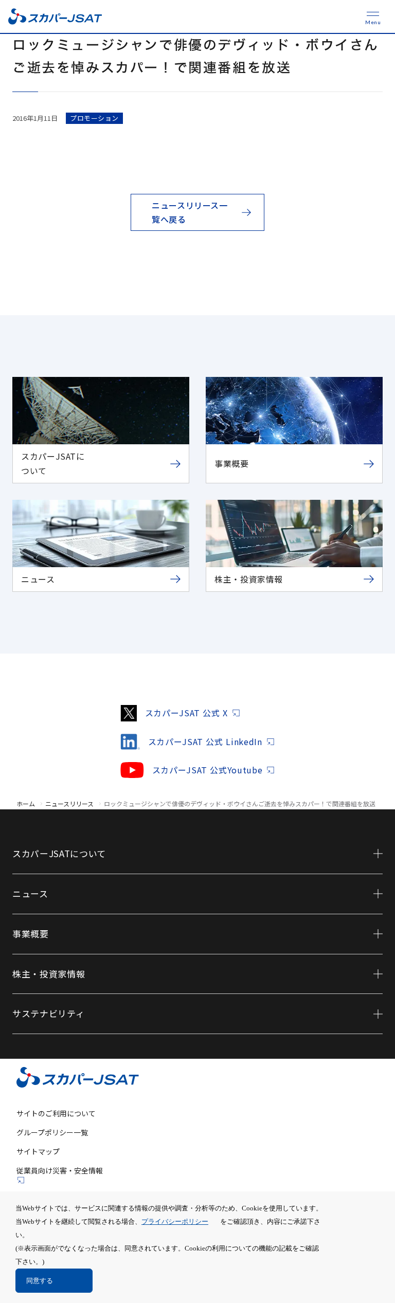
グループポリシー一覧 (52, 1132)
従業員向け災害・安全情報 (59, 1170)
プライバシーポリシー (174, 1221)
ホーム (25, 803)
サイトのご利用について (56, 1113)
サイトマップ (38, 1151)
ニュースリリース (69, 803)
